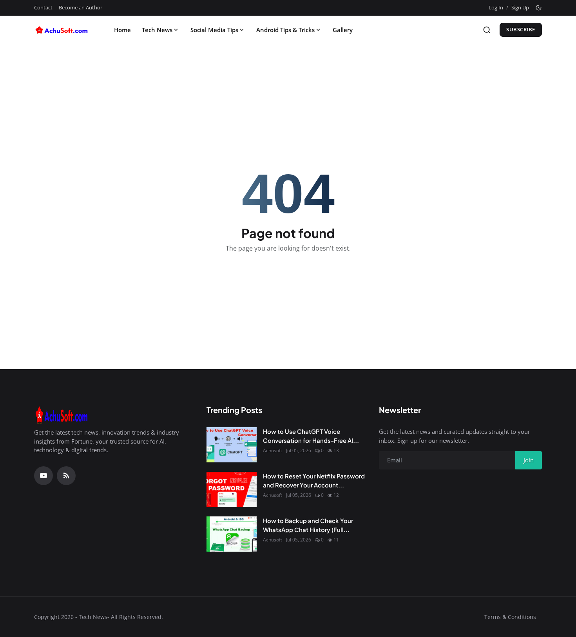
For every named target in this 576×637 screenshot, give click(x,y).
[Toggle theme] (538, 7)
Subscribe (520, 29)
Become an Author (80, 7)
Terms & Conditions (510, 617)
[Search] (486, 29)
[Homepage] (63, 30)
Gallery (343, 30)
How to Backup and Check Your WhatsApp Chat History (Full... (308, 525)
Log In (496, 7)
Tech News (157, 30)
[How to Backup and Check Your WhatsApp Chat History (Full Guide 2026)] (231, 534)
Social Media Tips (214, 30)
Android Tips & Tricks (285, 30)
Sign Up (520, 7)
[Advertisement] (288, 71)
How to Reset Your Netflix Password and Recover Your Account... (314, 480)
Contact (43, 7)
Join (528, 460)
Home (122, 30)
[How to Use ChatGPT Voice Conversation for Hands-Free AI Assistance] (231, 444)
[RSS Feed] (66, 475)
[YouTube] (43, 475)
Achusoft (272, 450)
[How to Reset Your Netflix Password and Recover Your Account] (231, 489)
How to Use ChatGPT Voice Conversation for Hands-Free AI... (311, 436)
